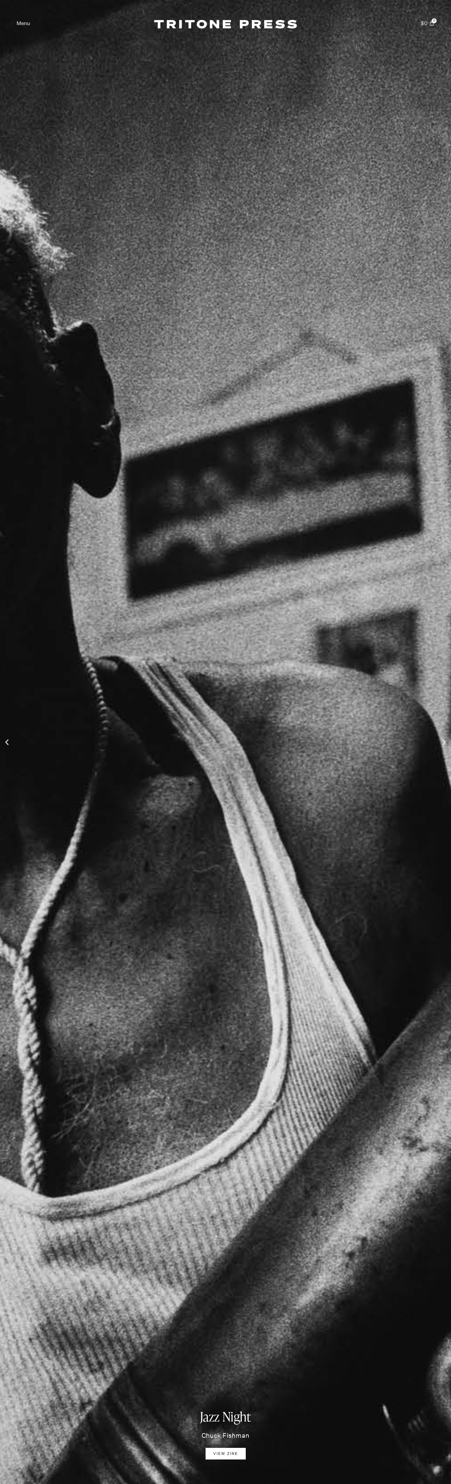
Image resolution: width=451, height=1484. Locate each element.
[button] (23, 23)
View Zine (225, 1453)
